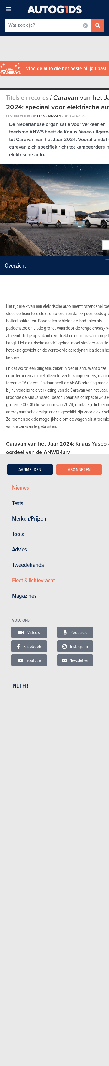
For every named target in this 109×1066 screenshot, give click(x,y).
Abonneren (79, 469)
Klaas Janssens (50, 116)
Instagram (78, 646)
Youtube (33, 660)
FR (25, 686)
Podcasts (78, 632)
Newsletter (78, 660)
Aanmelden (29, 469)
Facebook (31, 646)
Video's (33, 632)
